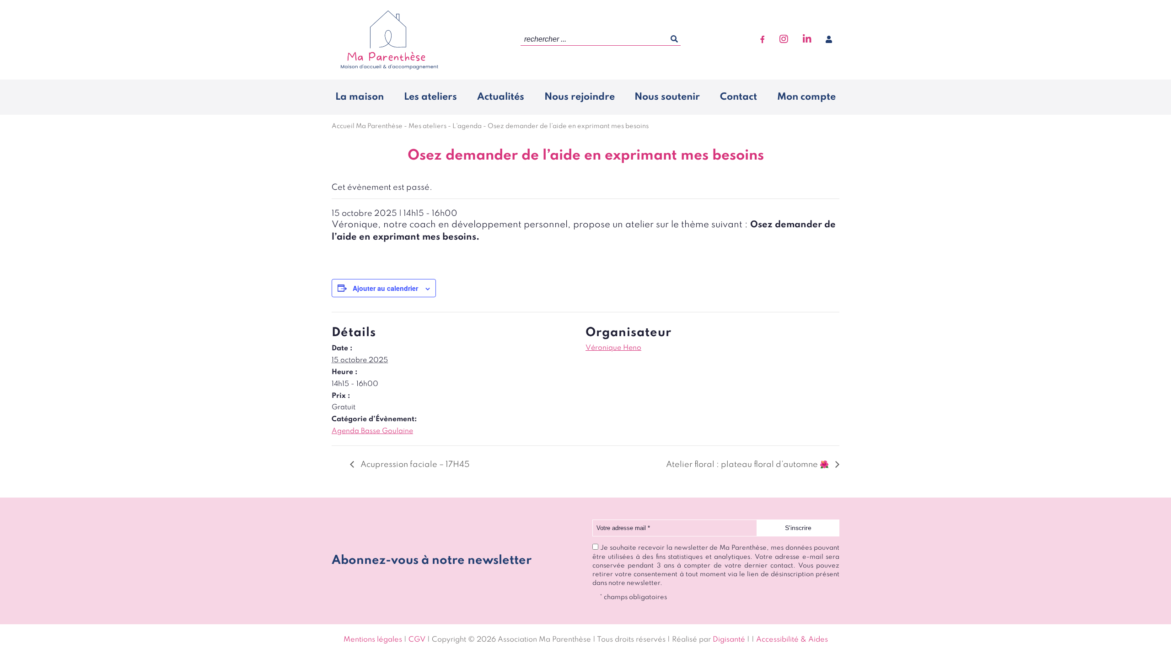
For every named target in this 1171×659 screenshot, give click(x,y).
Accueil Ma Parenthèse (367, 126)
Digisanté (729, 639)
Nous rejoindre (579, 97)
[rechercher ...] (674, 39)
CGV (416, 639)
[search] (601, 39)
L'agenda (467, 126)
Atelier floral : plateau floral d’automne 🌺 (748, 465)
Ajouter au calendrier (385, 288)
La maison (359, 97)
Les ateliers (430, 97)
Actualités (500, 97)
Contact (738, 97)
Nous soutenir (667, 97)
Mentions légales (373, 639)
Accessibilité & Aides (792, 639)
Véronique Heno (613, 348)
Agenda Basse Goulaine (372, 431)
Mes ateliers (427, 126)
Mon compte (806, 97)
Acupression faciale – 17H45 (414, 465)
